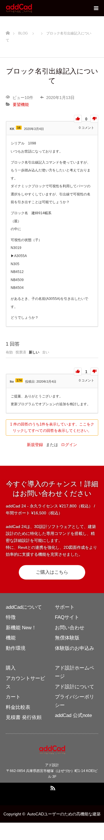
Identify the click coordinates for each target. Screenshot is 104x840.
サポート (65, 607)
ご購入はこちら (52, 572)
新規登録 (35, 444)
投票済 (21, 352)
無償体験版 (67, 638)
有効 (9, 352)
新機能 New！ (21, 627)
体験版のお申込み (74, 648)
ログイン (69, 444)
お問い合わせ (69, 627)
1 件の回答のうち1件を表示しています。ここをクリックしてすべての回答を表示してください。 (52, 427)
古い (45, 352)
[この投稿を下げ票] (94, 119)
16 (19, 127)
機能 (11, 638)
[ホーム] (8, 32)
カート (13, 697)
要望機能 (21, 104)
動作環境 (15, 648)
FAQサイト (67, 617)
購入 (11, 668)
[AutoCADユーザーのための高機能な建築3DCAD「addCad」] (32, 8)
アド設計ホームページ (74, 672)
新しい (34, 352)
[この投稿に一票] (78, 119)
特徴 (11, 617)
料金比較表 (18, 707)
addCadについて (24, 607)
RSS (52, 787)
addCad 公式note (73, 715)
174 (19, 380)
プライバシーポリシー (74, 701)
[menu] (96, 8)
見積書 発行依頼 (24, 717)
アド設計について (74, 686)
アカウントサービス (25, 682)
